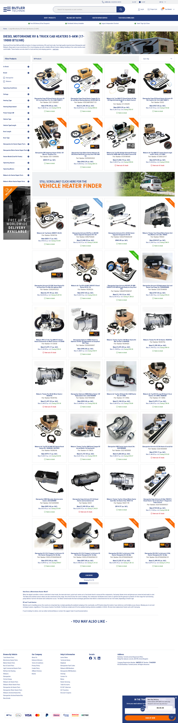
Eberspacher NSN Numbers (68, 671)
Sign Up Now (150, 718)
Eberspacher (9, 78)
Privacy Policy (36, 665)
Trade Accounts (65, 684)
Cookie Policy (36, 668)
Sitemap (62, 674)
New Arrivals (6, 698)
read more (56, 49)
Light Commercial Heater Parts (12, 668)
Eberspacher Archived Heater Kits (13, 695)
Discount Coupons (65, 693)
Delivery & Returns (37, 660)
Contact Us (63, 676)
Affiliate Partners (37, 671)
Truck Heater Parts (8, 657)
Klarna (62, 679)
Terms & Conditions (37, 663)
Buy (56, 93)
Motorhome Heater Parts (10, 660)
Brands (34, 674)
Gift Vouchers (64, 690)
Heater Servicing (65, 682)
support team (70, 611)
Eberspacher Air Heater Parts (11, 687)
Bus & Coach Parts (8, 665)
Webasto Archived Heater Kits (12, 693)
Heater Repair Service (99, 18)
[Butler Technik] (15, 9)
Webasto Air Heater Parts (10, 682)
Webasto (8, 81)
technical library (52, 611)
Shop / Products (50, 18)
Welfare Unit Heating (74, 18)
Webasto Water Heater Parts (11, 684)
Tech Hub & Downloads (126, 18)
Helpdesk (63, 663)
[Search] (121, 9)
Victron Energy (7, 679)
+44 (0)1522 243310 (113, 2)
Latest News (64, 657)
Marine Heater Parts (9, 663)
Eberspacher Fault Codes (67, 665)
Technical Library (65, 660)
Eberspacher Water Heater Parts (12, 690)
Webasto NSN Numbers (67, 668)
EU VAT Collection (65, 687)
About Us (34, 657)
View (46, 93)
